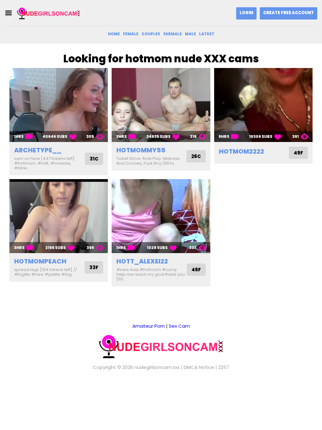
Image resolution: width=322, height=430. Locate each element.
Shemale (172, 34)
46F (196, 269)
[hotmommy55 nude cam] (161, 105)
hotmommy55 (140, 150)
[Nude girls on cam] (48, 13)
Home (114, 34)
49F (298, 153)
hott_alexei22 (142, 261)
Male (190, 34)
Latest (206, 34)
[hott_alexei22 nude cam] (161, 216)
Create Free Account (288, 13)
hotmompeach (40, 261)
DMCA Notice (199, 367)
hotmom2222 (241, 151)
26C (196, 156)
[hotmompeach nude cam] (58, 216)
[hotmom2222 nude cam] (263, 105)
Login (246, 13)
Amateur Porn (148, 326)
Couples (151, 34)
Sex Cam (179, 326)
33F (93, 267)
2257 (223, 367)
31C (94, 159)
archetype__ (38, 150)
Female (130, 34)
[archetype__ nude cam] (58, 105)
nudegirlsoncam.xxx (157, 367)
